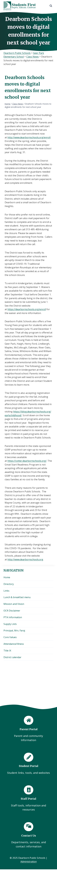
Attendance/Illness (14, 643)
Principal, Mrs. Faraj (14, 630)
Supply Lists (10, 624)
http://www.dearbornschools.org (25, 559)
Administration (28, 861)
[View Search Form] (50, 5)
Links (6, 590)
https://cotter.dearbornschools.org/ (26, 460)
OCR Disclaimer (12, 610)
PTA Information (13, 617)
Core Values (10, 637)
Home (7, 577)
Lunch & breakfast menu (17, 597)
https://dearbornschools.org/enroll (26, 309)
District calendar (12, 657)
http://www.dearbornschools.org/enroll (28, 137)
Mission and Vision (14, 604)
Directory (9, 584)
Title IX (7, 650)
